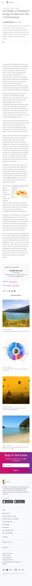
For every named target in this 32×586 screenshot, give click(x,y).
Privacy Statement (6, 557)
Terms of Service (6, 555)
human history (15, 285)
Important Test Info (7, 553)
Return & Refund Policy (8, 530)
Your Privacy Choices (7, 559)
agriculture (8, 285)
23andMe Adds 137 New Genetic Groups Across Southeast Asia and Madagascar (14, 408)
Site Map (4, 564)
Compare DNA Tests (7, 521)
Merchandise (5, 527)
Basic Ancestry (6, 513)
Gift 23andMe (5, 524)
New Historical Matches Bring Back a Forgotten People (15, 331)
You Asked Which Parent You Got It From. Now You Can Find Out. (14, 369)
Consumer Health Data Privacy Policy (11, 562)
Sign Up (16, 470)
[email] (14, 291)
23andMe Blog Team (9, 22)
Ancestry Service (13, 281)
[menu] (3, 2)
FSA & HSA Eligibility (7, 533)
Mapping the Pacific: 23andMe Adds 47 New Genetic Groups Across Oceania (15, 448)
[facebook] (7, 291)
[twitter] (9, 291)
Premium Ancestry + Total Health (10, 519)
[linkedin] (12, 291)
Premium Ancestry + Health (9, 516)
